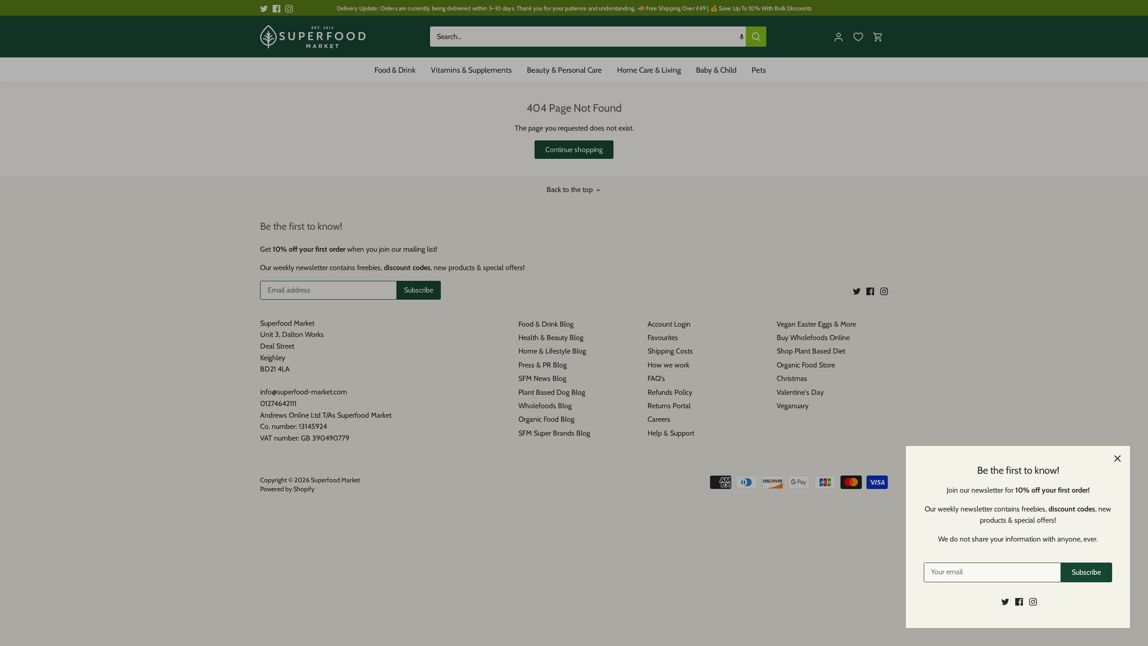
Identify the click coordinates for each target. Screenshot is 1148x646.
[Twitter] (1005, 602)
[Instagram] (1033, 602)
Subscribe (1086, 572)
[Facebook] (1019, 602)
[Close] (1117, 458)
